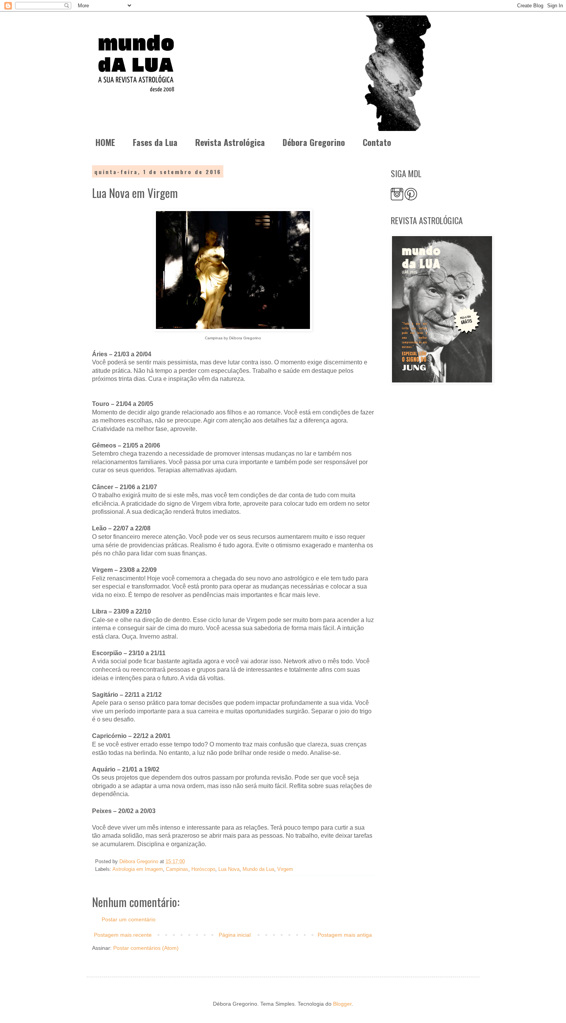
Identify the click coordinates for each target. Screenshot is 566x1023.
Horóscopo (203, 869)
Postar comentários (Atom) (146, 948)
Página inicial (235, 935)
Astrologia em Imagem (137, 869)
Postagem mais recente (123, 935)
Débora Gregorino (314, 142)
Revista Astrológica (230, 142)
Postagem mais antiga (345, 935)
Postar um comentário (129, 919)
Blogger (342, 1004)
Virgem (285, 869)
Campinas (177, 869)
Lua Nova (228, 869)
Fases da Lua (155, 142)
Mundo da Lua (258, 869)
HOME (105, 142)
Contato (377, 142)
